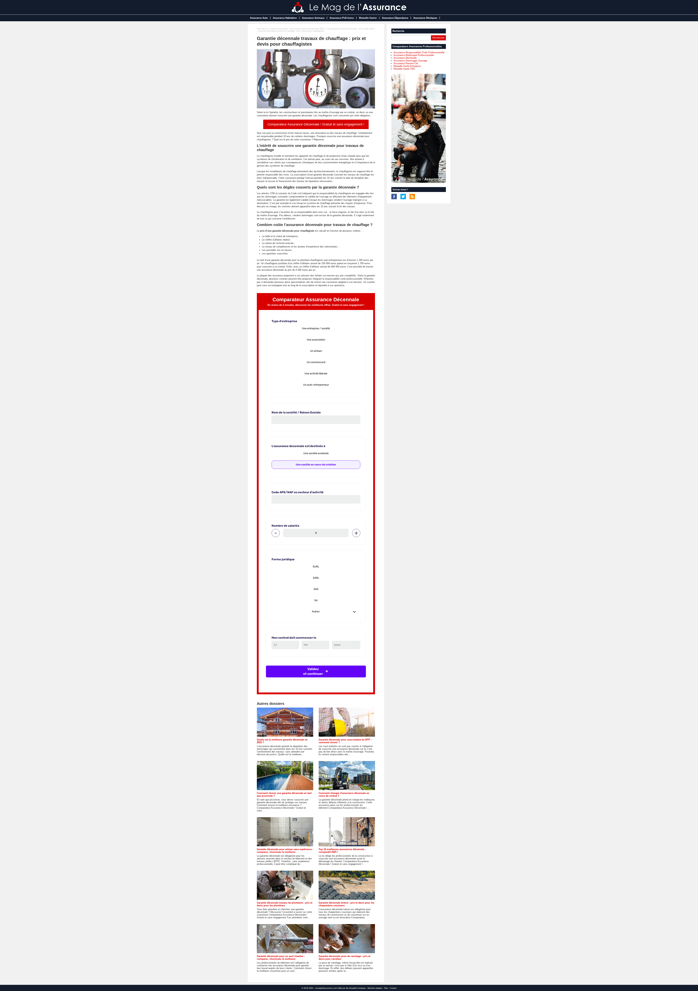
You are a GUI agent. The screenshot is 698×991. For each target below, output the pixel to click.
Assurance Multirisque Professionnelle (414, 55)
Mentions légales (375, 988)
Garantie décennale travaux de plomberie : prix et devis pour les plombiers (284, 904)
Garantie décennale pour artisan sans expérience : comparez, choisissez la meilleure (285, 850)
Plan (386, 988)
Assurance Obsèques (425, 18)
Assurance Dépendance (395, 18)
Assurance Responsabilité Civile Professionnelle (419, 52)
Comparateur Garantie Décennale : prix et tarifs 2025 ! (351, 29)
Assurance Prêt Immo (342, 18)
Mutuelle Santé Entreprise (407, 66)
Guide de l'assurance (279, 29)
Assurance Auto (259, 18)
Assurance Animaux (313, 18)
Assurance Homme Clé (406, 63)
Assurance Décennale (405, 58)
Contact (393, 988)
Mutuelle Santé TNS (404, 68)
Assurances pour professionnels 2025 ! (307, 29)
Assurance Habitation (285, 18)
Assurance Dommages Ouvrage (410, 60)
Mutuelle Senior (368, 18)
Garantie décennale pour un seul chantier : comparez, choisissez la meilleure (281, 957)
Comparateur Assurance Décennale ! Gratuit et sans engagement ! (316, 124)
